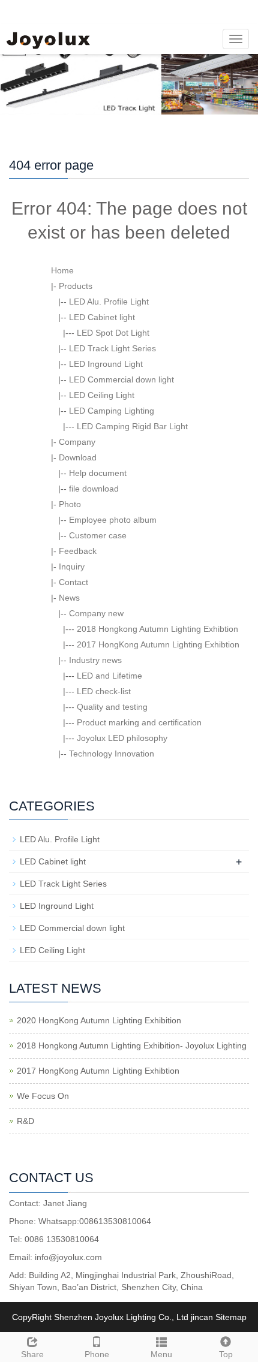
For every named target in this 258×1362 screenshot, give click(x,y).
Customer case (98, 535)
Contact (73, 582)
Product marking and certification (139, 722)
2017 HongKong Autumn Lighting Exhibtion (158, 644)
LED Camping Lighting (111, 410)
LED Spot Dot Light (113, 333)
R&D (25, 1121)
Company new (96, 613)
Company (77, 442)
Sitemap (231, 1317)
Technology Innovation (111, 753)
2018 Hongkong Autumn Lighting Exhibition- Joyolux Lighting (132, 1045)
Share (32, 1354)
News (69, 597)
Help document (98, 473)
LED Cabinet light (102, 317)
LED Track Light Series (112, 348)
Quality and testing (112, 707)
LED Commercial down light (121, 379)
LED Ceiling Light (101, 395)
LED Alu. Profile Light (109, 301)
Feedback (78, 551)
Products (75, 286)
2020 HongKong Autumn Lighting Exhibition (99, 1020)
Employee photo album (113, 520)
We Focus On (43, 1096)
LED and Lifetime (109, 675)
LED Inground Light (106, 364)
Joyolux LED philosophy (122, 738)
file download (94, 488)
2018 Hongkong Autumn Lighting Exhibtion (157, 629)
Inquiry (72, 566)
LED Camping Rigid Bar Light (132, 426)
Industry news (95, 660)
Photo (70, 504)
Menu (161, 1354)
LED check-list (104, 691)
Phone (97, 1354)
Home (62, 270)
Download (78, 457)
